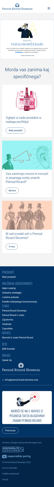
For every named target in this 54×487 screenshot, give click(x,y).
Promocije (10, 430)
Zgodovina (7, 319)
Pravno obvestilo (9, 468)
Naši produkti (9, 277)
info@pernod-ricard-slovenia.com (21, 379)
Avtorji (5, 479)
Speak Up (7, 360)
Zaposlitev (7, 328)
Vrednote (6, 324)
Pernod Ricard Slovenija (14, 310)
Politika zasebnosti (10, 474)
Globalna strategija (11, 292)
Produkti (8, 272)
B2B (4, 344)
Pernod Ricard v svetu (13, 315)
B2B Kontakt (8, 348)
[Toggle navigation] (49, 8)
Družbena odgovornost (17, 283)
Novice (6, 332)
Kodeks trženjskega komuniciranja (19, 301)
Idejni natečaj (9, 288)
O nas (5, 305)
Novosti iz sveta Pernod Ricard (17, 337)
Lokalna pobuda (10, 297)
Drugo (6, 355)
